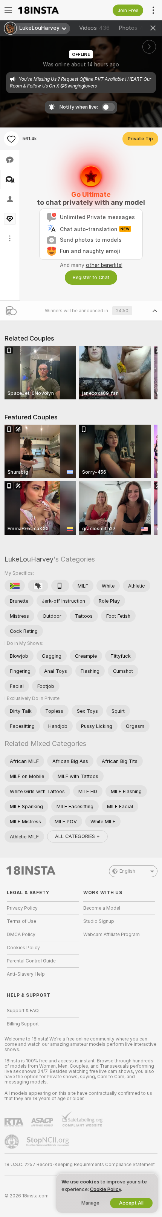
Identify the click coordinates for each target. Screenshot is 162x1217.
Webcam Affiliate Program (111, 934)
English (127, 871)
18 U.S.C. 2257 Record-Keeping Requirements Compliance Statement (80, 1164)
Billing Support (23, 1024)
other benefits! (104, 265)
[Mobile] (60, 586)
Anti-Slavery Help (26, 974)
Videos (94, 28)
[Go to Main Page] (49, 10)
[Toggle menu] (8, 10)
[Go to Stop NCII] (48, 1141)
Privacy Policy (22, 908)
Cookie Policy (105, 1189)
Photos (134, 28)
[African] (38, 586)
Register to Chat (91, 277)
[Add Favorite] (11, 138)
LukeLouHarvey (29, 559)
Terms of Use (21, 921)
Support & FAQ (23, 1010)
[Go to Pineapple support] (12, 1141)
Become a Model (101, 908)
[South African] (15, 586)
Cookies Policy (23, 947)
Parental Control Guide (31, 961)
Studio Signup (98, 921)
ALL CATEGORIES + (77, 836)
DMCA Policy (21, 934)
